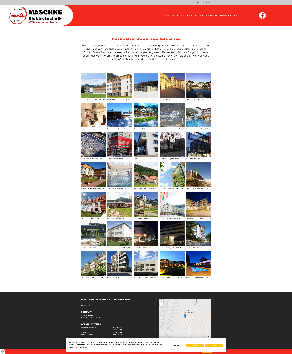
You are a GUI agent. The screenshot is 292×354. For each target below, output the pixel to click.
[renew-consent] (2, 351)
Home (166, 15)
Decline (195, 346)
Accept (214, 346)
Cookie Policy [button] (130, 344)
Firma (174, 15)
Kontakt (236, 15)
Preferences (176, 346)
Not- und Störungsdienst (206, 15)
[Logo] (36, 15)
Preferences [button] (83, 347)
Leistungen (185, 15)
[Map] (185, 318)
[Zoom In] (161, 301)
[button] (185, 316)
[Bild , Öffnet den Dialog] (146, 87)
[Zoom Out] (161, 304)
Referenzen (225, 15)
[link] (175, 15)
